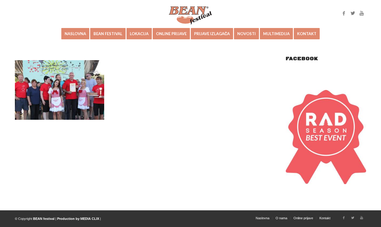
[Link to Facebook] (343, 13)
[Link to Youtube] (361, 13)
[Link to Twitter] (352, 13)
